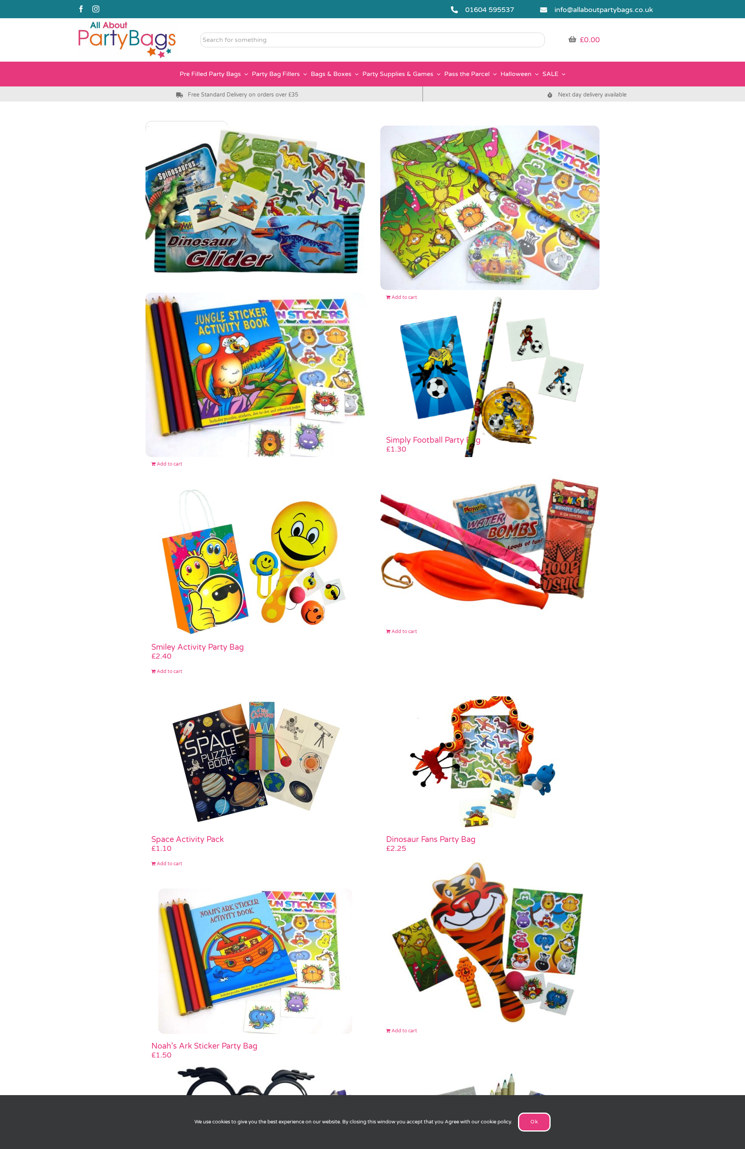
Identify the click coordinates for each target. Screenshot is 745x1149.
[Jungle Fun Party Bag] (489, 941)
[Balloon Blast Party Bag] (489, 542)
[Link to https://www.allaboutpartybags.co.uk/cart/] (572, 39)
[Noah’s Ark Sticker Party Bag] (255, 961)
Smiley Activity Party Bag (197, 647)
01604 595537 (489, 9)
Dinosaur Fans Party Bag (431, 839)
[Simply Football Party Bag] (489, 375)
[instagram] (95, 8)
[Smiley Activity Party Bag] (255, 562)
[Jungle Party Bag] (489, 208)
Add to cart (169, 464)
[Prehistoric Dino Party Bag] (255, 208)
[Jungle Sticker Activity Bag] (255, 375)
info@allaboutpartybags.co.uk (603, 9)
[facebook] (81, 8)
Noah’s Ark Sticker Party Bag (204, 1046)
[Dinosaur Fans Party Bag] (489, 761)
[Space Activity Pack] (255, 761)
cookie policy (496, 1122)
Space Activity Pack (187, 839)
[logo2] (127, 23)
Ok (534, 1122)
